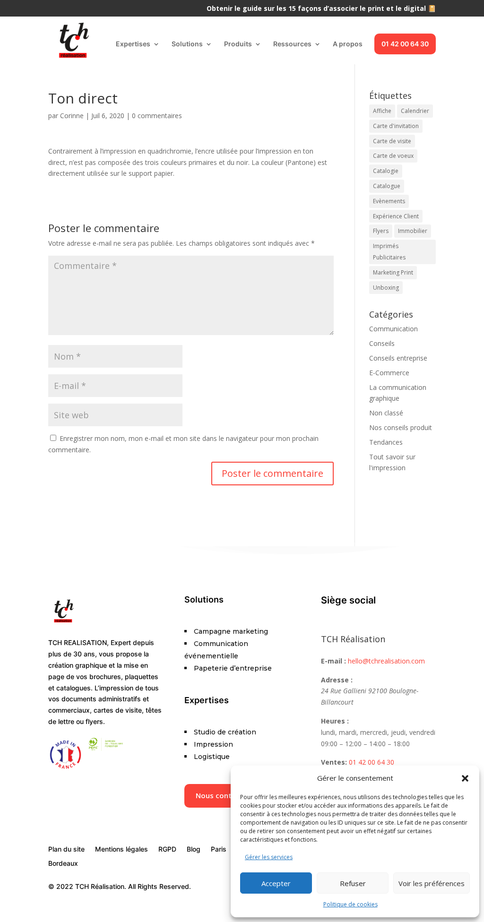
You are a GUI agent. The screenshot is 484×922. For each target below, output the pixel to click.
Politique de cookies (350, 904)
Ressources (292, 44)
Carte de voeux (393, 156)
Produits (238, 44)
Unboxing (386, 288)
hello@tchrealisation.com (386, 660)
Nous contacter (223, 795)
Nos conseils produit (400, 427)
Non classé (386, 412)
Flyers (381, 231)
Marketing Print (393, 272)
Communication (393, 328)
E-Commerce (389, 372)
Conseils (382, 343)
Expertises (133, 44)
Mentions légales (121, 849)
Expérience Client (396, 216)
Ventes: (334, 762)
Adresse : (337, 679)
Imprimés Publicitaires (389, 251)
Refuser (353, 883)
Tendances (386, 442)
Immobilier (412, 231)
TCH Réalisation (353, 639)
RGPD (167, 849)
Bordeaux (63, 863)
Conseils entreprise (398, 357)
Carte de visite (392, 141)
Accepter (276, 883)
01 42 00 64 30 (405, 44)
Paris (218, 849)
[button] (465, 778)
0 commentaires (157, 115)
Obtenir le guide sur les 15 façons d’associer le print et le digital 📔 (321, 9)
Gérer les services (269, 857)
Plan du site (66, 849)
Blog (193, 849)
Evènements (389, 201)
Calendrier (415, 111)
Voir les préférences (431, 883)
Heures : (335, 720)
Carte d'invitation (396, 126)
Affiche (382, 111)
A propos (348, 44)
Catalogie (385, 171)
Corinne (72, 115)
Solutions (187, 44)
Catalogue (386, 186)
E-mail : (333, 660)
